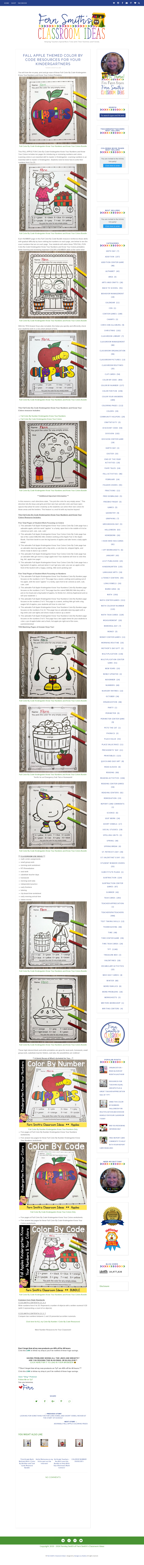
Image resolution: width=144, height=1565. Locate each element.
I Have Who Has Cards (112, 541)
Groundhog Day (111, 524)
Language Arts (110, 572)
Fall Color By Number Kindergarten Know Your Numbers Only (53, 1129)
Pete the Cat (110, 728)
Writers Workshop (110, 1003)
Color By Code (110, 380)
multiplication (110, 654)
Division (109, 433)
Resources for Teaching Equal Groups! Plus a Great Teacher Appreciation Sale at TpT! (112, 1088)
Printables (110, 756)
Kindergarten (109, 566)
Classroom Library (110, 336)
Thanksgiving (110, 927)
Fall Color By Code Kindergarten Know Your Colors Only (53, 1212)
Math (109, 594)
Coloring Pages (110, 405)
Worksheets (110, 997)
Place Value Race (110, 744)
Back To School (110, 288)
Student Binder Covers (112, 863)
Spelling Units (110, 835)
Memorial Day (111, 626)
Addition (109, 257)
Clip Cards (110, 374)
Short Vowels (110, 824)
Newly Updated (110, 674)
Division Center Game (113, 439)
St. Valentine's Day (110, 857)
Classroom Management (112, 342)
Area (110, 277)
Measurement (110, 620)
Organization (110, 702)
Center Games (110, 314)
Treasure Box (111, 955)
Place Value (110, 739)
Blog (26, 1377)
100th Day (111, 251)
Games (111, 507)
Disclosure (104, 1286)
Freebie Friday (110, 502)
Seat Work (110, 818)
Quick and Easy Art (110, 761)
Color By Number (109, 385)
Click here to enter (112, 165)
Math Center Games (110, 600)
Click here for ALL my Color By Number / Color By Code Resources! (53, 1322)
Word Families (111, 986)
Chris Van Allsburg (111, 325)
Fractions (110, 490)
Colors (110, 411)
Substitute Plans (110, 872)
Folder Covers (110, 485)
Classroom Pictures (110, 359)
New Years (110, 668)
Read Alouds (110, 767)
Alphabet (110, 271)
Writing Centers (110, 1008)
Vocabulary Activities (112, 966)
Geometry (111, 513)
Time (110, 932)
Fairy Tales (110, 468)
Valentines (110, 960)
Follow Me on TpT (25, 1379)
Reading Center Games (112, 783)
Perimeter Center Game (113, 719)
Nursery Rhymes (110, 691)
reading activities (109, 778)
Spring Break (110, 846)
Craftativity (110, 422)
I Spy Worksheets (111, 550)
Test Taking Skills (110, 921)
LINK (28, 1350)
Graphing (111, 518)
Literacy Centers (110, 578)
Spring (110, 841)
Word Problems (110, 992)
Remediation (110, 798)
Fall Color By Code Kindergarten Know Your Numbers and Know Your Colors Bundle (53, 146)
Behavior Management (112, 293)
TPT (109, 949)
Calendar (110, 302)
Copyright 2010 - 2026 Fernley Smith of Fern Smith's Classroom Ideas (72, 1546)
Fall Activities (110, 474)
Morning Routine (110, 643)
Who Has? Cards (111, 975)
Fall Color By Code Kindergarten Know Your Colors (41, 419)
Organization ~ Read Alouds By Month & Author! (116, 1071)
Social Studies (110, 829)
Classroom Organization (112, 351)
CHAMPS (111, 319)
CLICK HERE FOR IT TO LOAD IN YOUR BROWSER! (51, 1362)
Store (20, 1377)
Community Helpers (110, 417)
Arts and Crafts (110, 282)
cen (111, 308)
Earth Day (111, 448)
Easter (110, 453)
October (110, 696)
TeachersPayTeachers (112, 912)
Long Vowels (110, 583)
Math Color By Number (112, 606)
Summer (110, 892)
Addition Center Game (112, 262)
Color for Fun (109, 391)
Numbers (110, 685)
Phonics (110, 733)
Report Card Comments (112, 804)
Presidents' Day (110, 750)
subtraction (109, 878)
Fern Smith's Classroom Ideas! (56, 1556)
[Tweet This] (36, 1401)
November (110, 679)
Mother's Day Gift (110, 648)
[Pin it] (61, 1401)
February (110, 479)
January (110, 555)
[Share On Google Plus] (53, 1401)
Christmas (109, 330)
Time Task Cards (110, 944)
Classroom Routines (112, 365)
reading (110, 772)
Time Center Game (110, 938)
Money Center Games (110, 637)
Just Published (110, 561)
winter (110, 980)
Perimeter (111, 713)
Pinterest (33, 1377)
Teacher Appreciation (112, 903)
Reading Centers (110, 792)
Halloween (110, 530)
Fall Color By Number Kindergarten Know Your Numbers (43, 416)
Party (111, 707)
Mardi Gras (110, 589)
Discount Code (110, 428)
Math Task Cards (109, 615)
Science (111, 813)
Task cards (109, 898)
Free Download (111, 496)
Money (111, 631)
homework (110, 535)
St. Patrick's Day (110, 852)
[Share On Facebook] (45, 1401)
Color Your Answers (112, 396)
